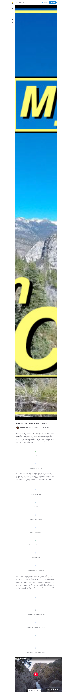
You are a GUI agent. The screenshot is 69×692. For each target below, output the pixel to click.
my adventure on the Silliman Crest (33, 433)
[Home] (12, 2)
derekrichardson (24, 427)
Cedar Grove (41, 441)
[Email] (34, 690)
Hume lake (40, 436)
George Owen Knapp (23, 477)
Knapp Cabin (36, 476)
